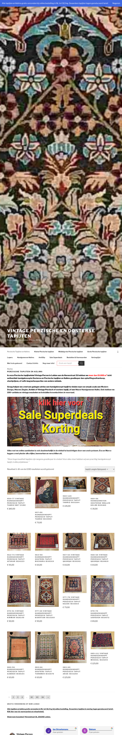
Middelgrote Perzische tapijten (70, 352)
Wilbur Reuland (96, 729)
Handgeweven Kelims (25, 357)
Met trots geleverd (14, 363)
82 (32, 697)
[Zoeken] (81, 363)
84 (43, 697)
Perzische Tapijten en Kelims (18, 352)
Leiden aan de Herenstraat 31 (64, 375)
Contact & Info (32, 363)
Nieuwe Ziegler (21, 389)
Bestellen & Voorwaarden (77, 357)
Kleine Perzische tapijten (44, 352)
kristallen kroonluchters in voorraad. (58, 392)
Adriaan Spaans (60, 729)
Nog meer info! (48, 363)
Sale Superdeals (56, 357)
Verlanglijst (95, 357)
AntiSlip (42, 357)
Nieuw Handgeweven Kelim (87, 389)
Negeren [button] (116, 3)
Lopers (10, 357)
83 (37, 697)
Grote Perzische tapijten (97, 352)
